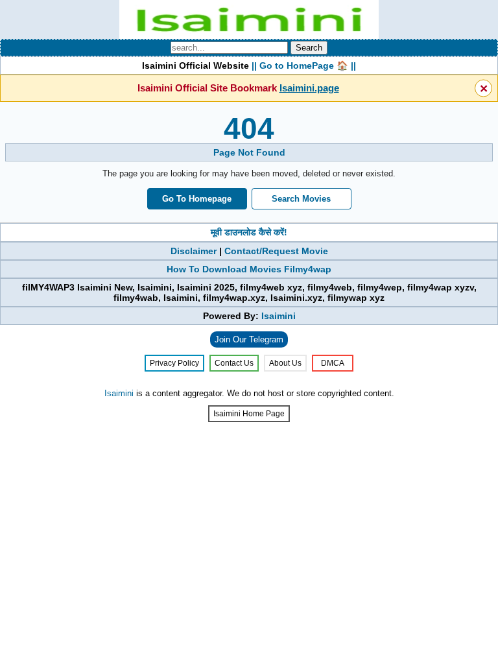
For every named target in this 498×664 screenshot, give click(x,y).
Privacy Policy (174, 363)
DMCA (332, 363)
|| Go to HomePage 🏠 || (304, 65)
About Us (285, 363)
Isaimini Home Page (249, 413)
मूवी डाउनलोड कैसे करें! (249, 232)
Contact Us (234, 363)
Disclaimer (194, 251)
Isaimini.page (309, 87)
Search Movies (301, 199)
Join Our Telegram (249, 339)
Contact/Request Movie (276, 251)
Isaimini (278, 316)
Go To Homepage (196, 199)
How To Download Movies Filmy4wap (249, 269)
